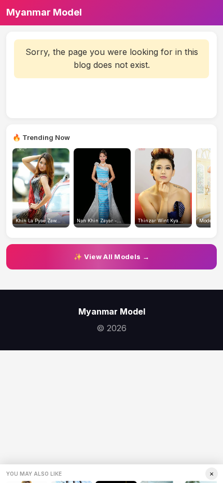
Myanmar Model (44, 12)
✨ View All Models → (111, 256)
